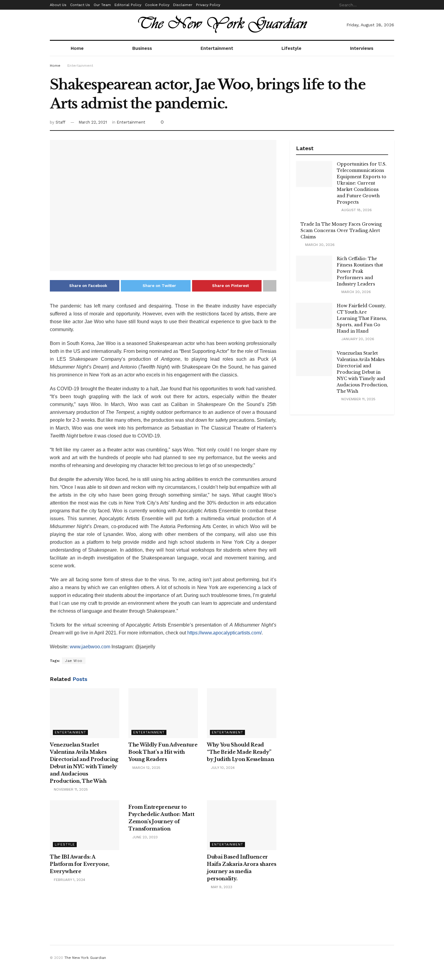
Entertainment (217, 48)
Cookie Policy (157, 5)
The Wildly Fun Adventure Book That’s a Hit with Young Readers (162, 752)
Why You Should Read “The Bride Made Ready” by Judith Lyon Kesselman (240, 752)
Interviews (361, 48)
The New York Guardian (85, 958)
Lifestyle (291, 48)
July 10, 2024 (222, 768)
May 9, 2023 (221, 887)
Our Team (102, 5)
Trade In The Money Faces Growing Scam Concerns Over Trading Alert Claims (341, 230)
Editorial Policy (127, 5)
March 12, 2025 (145, 768)
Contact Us (80, 5)
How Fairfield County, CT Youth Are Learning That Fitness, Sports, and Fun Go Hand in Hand (362, 318)
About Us (58, 5)
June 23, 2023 (144, 837)
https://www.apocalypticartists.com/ (224, 632)
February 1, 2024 (69, 880)
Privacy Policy (208, 5)
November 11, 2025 (70, 789)
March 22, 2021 (93, 122)
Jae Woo (73, 661)
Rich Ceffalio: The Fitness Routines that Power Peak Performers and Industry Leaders (360, 271)
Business (142, 48)
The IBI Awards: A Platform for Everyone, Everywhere (79, 864)
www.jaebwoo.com (90, 646)
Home (77, 48)
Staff (60, 122)
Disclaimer (182, 5)
